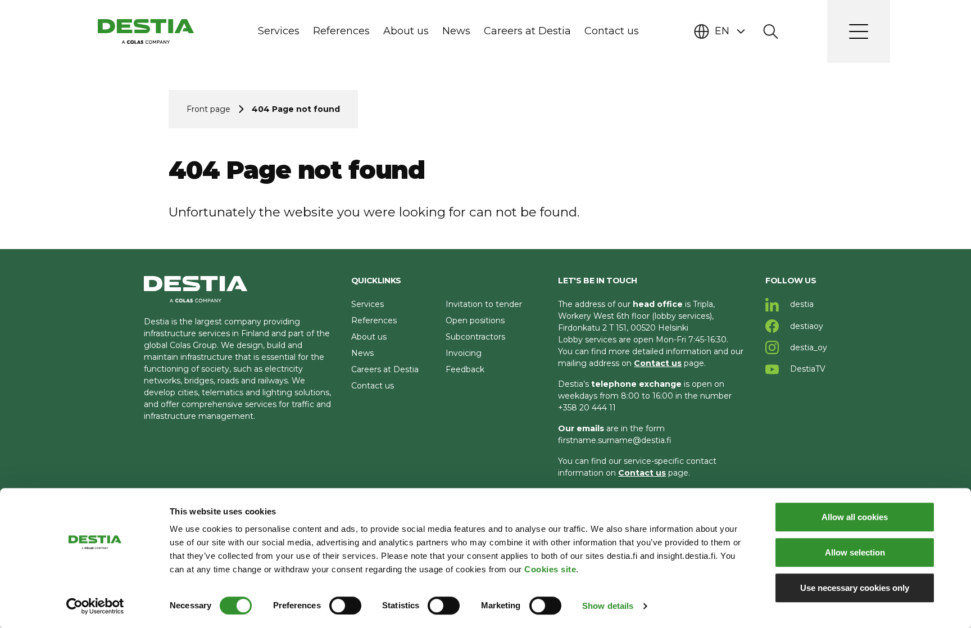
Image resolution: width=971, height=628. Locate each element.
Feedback (465, 369)
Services (367, 304)
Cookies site (550, 569)
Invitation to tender (484, 304)
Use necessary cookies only (854, 588)
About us (369, 337)
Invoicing (464, 353)
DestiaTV (806, 369)
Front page (208, 109)
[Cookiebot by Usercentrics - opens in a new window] (95, 606)
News (362, 353)
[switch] (345, 606)
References (374, 320)
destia (801, 304)
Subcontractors (475, 337)
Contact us (372, 386)
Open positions (475, 320)
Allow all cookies (855, 517)
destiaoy (805, 326)
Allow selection (855, 552)
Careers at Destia (385, 369)
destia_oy (807, 347)
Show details (607, 606)
